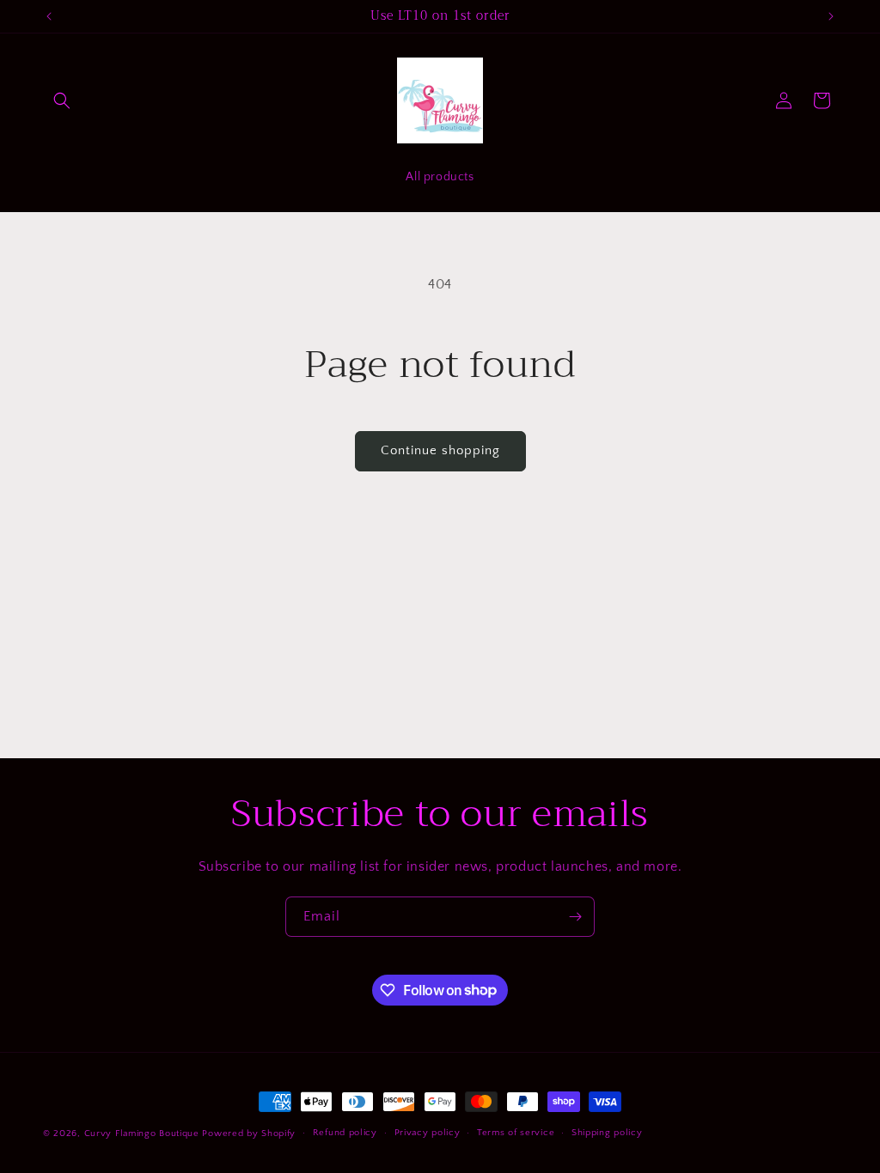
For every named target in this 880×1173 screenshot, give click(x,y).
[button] (62, 100)
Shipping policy (607, 1132)
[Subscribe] (575, 916)
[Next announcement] (831, 16)
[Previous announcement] (49, 16)
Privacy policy (427, 1132)
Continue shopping (440, 450)
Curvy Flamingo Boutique (143, 1133)
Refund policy (345, 1132)
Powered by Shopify (249, 1133)
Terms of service (515, 1132)
